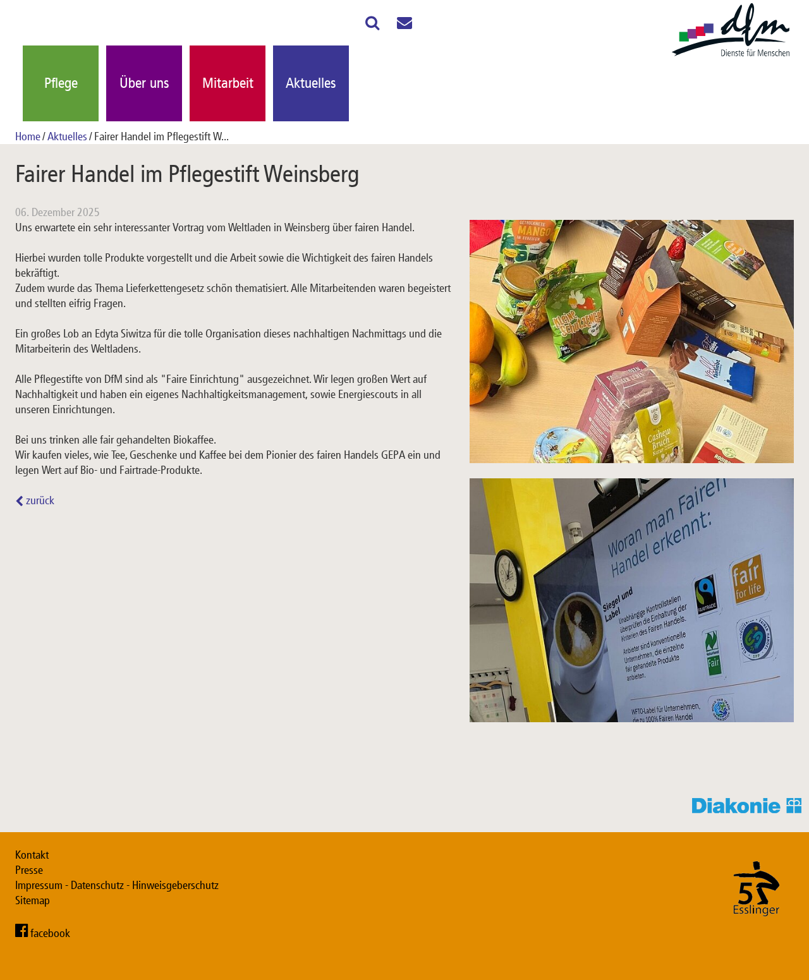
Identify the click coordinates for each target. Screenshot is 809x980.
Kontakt (32, 855)
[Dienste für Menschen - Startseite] (730, 57)
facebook (50, 933)
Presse (29, 870)
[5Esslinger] (756, 929)
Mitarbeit (227, 83)
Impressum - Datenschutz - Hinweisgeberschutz (117, 885)
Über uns (144, 83)
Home (27, 136)
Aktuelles (311, 83)
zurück (38, 500)
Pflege (61, 83)
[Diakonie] (750, 809)
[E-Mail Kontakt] (404, 25)
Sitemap (32, 900)
